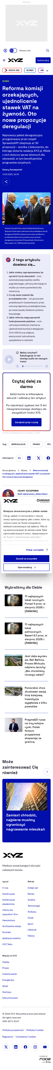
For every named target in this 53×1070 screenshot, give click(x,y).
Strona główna (9, 470)
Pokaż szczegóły (35, 549)
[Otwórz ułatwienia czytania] (5, 50)
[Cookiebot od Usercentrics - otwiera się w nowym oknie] (37, 501)
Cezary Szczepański (12, 169)
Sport (30, 923)
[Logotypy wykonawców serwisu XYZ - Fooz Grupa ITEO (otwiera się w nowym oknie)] (45, 1060)
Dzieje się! (14, 70)
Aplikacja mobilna (11, 938)
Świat (30, 917)
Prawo (5, 967)
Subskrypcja (8, 893)
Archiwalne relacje (11, 926)
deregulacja (18, 444)
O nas (5, 887)
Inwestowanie (9, 973)
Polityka (32, 911)
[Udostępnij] (6, 181)
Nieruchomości (10, 997)
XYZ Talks (7, 944)
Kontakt (6, 932)
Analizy (31, 899)
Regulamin (7, 1036)
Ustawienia (26, 1036)
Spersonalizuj (25, 567)
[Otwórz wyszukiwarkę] (48, 50)
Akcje (5, 985)
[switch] (13, 50)
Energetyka (8, 979)
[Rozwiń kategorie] (47, 70)
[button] (47, 771)
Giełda (5, 962)
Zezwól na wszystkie (26, 558)
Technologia (34, 905)
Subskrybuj (43, 60)
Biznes (29, 70)
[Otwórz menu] (4, 60)
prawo (36, 444)
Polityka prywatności (13, 1030)
